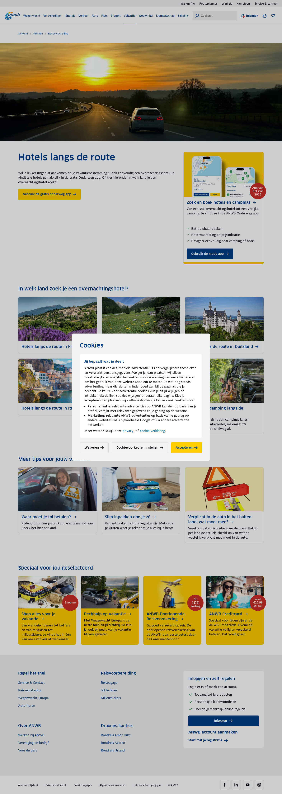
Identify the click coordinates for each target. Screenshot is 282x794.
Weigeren (92, 448)
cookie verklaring (152, 431)
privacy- (129, 431)
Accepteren (184, 448)
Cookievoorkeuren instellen (137, 448)
